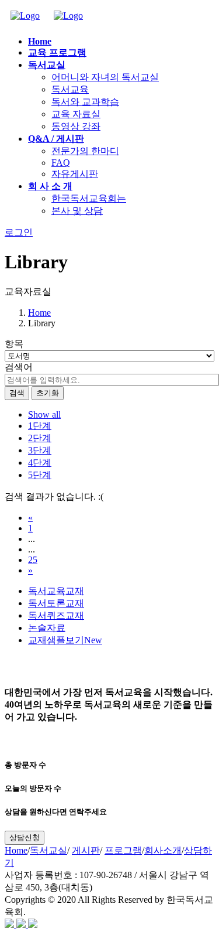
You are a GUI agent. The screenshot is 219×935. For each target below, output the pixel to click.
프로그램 (123, 850)
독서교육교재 (56, 591)
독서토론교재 (56, 603)
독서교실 (48, 850)
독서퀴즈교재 (56, 615)
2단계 (39, 438)
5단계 (39, 475)
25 (32, 560)
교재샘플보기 (65, 640)
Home (39, 313)
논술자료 (46, 628)
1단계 (39, 426)
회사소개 (163, 850)
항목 (14, 344)
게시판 (86, 850)
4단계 (39, 463)
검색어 (19, 367)
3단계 (39, 450)
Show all (44, 414)
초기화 (47, 392)
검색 (17, 392)
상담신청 (24, 837)
